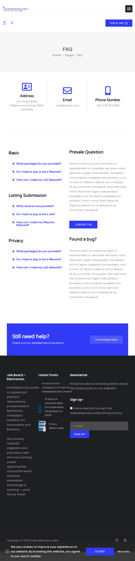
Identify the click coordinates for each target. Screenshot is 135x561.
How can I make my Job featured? (39, 180)
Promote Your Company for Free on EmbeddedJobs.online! (57, 387)
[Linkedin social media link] (125, 540)
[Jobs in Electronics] (16, 8)
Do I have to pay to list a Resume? (38, 171)
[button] (37, 164)
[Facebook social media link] (117, 540)
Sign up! (79, 434)
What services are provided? (35, 206)
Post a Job (117, 23)
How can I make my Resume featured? (35, 224)
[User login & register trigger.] (12, 23)
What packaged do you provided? (38, 163)
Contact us (83, 224)
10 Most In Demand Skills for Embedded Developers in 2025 (54, 407)
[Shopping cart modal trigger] (5, 23)
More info (124, 551)
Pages (69, 55)
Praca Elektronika (56, 426)
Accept (100, 551)
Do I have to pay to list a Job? (35, 214)
